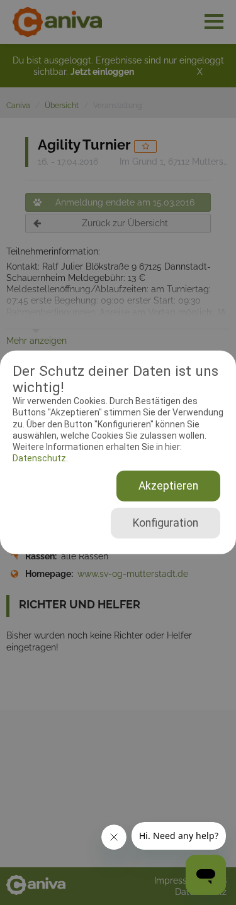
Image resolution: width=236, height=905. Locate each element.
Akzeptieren (168, 486)
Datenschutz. (40, 458)
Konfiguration (165, 523)
